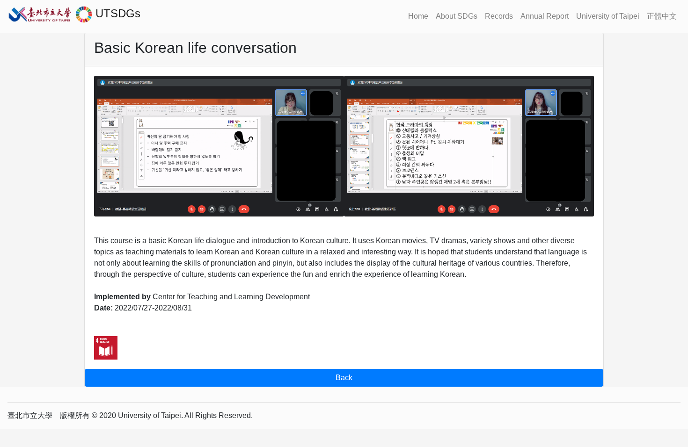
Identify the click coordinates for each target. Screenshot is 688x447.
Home (418, 16)
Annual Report (544, 16)
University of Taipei (607, 16)
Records (499, 16)
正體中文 (662, 16)
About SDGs (456, 16)
